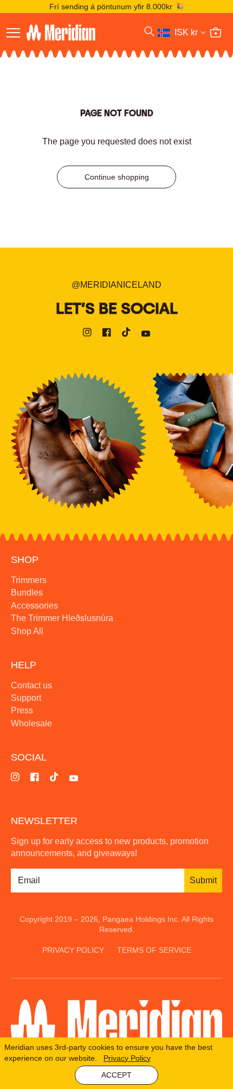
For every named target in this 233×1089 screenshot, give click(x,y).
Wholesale (31, 723)
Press (22, 710)
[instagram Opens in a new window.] (87, 334)
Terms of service (154, 950)
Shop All (27, 631)
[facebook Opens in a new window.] (106, 334)
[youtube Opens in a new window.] (145, 334)
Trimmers (29, 580)
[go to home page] (76, 32)
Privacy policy (73, 950)
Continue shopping (117, 177)
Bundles (27, 592)
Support (26, 697)
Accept (116, 1075)
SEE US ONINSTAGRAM (78, 441)
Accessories (34, 605)
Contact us (31, 685)
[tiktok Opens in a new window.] (126, 333)
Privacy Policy (127, 1058)
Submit (203, 880)
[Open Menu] (13, 32)
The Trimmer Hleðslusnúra (62, 618)
